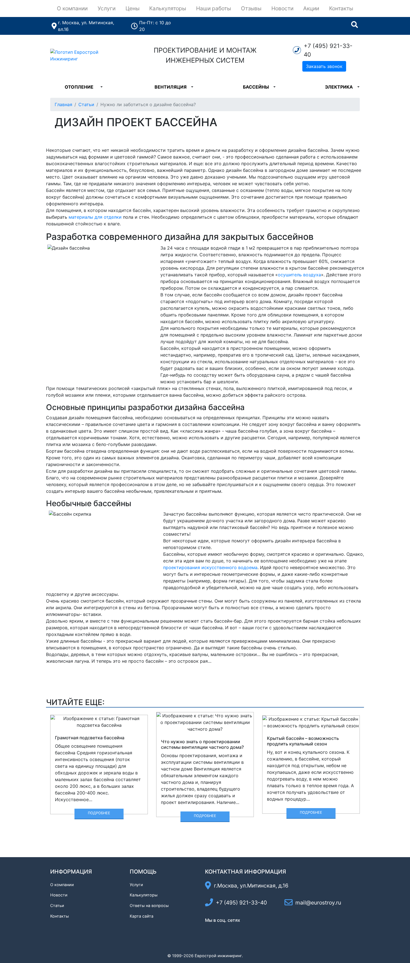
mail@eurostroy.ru (318, 902)
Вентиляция (171, 87)
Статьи (86, 104)
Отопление (79, 87)
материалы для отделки (95, 217)
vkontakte (222, 930)
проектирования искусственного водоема (210, 567)
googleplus (246, 930)
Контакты (341, 8)
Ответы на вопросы (149, 905)
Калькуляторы (167, 8)
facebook (209, 930)
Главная (63, 104)
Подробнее (99, 813)
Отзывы (251, 8)
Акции (311, 8)
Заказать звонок (324, 66)
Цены (132, 8)
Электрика (339, 87)
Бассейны (256, 87)
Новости (282, 8)
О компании (72, 8)
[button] (101, 87)
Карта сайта (141, 916)
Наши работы (213, 8)
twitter (234, 930)
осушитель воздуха (299, 274)
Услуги (106, 8)
